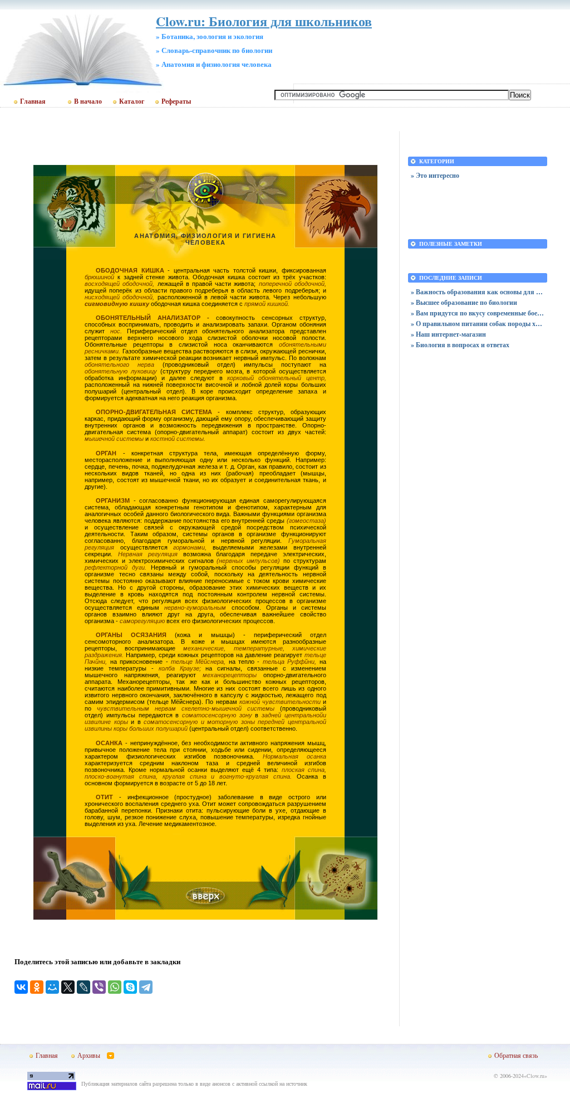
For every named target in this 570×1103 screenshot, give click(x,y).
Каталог (131, 101)
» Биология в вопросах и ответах (460, 344)
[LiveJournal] (83, 987)
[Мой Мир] (52, 987)
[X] (68, 987)
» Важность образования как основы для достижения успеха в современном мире (477, 292)
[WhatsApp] (114, 987)
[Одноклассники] (36, 987)
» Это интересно (435, 175)
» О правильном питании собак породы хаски (477, 323)
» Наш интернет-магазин (448, 334)
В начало (88, 101)
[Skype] (130, 987)
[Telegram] (146, 987)
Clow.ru (535, 1076)
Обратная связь (516, 1055)
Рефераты (176, 101)
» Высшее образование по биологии (464, 302)
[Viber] (99, 987)
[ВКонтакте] (21, 987)
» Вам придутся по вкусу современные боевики (477, 313)
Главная (33, 101)
